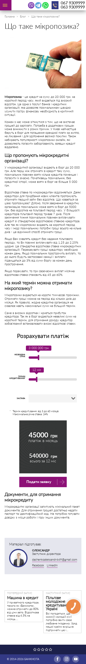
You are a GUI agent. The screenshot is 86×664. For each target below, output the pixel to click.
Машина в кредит (22, 598)
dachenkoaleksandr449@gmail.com (54, 559)
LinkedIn (52, 565)
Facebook (38, 565)
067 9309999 (73, 3)
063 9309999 (73, 7)
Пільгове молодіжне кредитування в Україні (59, 603)
